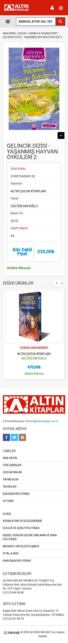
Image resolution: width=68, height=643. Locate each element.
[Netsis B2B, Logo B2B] (11, 632)
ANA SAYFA (9, 33)
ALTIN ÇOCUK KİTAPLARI (28, 191)
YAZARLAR (9, 486)
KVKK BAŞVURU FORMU (17, 560)
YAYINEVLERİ (11, 479)
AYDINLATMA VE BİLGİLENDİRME (22, 520)
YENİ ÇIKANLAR (12, 465)
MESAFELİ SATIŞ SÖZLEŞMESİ (21, 546)
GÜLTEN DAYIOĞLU (24, 206)
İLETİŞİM (8, 500)
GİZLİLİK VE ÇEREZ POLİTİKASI (21, 528)
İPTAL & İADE (11, 553)
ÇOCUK (22, 33)
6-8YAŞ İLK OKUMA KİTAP (43, 33)
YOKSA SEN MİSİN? (34, 348)
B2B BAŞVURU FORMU (16, 493)
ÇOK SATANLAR (12, 472)
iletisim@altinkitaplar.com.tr (41, 421)
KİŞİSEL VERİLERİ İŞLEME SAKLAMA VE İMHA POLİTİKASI (30, 537)
